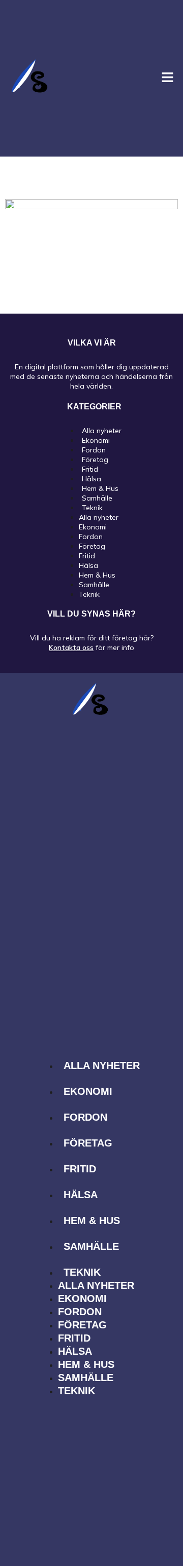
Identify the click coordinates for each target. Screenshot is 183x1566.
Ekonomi (93, 526)
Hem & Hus (97, 575)
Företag (92, 546)
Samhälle (94, 584)
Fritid (87, 555)
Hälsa (88, 565)
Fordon (91, 536)
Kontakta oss (71, 647)
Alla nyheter (98, 517)
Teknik (92, 507)
